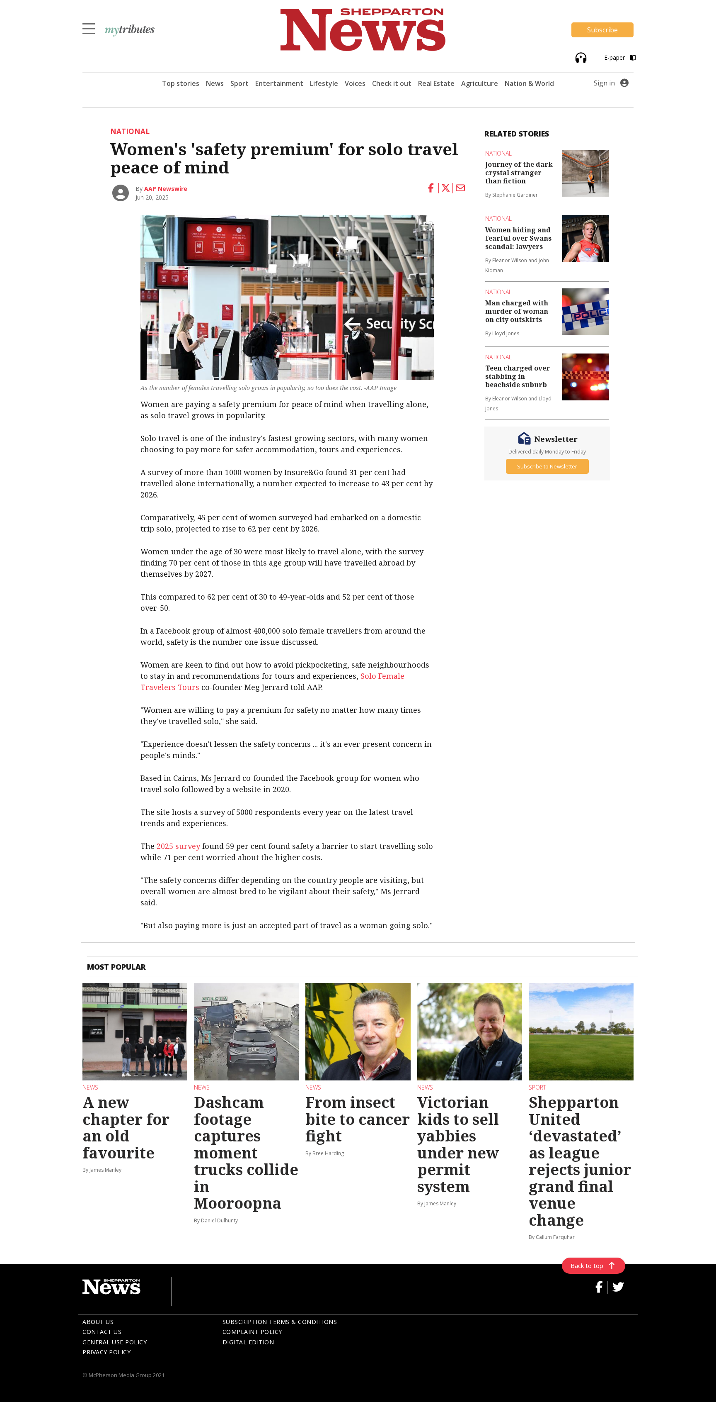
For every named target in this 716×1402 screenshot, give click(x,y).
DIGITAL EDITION (248, 1342)
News (215, 83)
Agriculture (479, 83)
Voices (355, 83)
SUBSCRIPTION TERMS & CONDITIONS (280, 1322)
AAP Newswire (165, 189)
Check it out (391, 83)
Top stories (180, 83)
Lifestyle (324, 83)
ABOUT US (98, 1322)
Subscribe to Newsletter (547, 466)
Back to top (587, 1265)
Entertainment (279, 83)
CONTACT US (101, 1332)
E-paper (615, 57)
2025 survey (178, 846)
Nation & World (529, 83)
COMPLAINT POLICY (252, 1332)
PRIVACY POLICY (106, 1352)
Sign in (604, 83)
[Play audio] (580, 57)
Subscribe (602, 29)
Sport (239, 83)
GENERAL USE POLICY (114, 1342)
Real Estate (436, 83)
